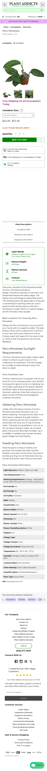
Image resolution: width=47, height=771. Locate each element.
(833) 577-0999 (23, 651)
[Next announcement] (45, 21)
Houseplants (10, 599)
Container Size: (12, 110)
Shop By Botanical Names (23, 727)
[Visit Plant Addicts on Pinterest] (25, 661)
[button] (4, 4)
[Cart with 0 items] (42, 4)
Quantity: (7, 134)
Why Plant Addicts (23, 619)
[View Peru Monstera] (6, 94)
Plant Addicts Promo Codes (23, 637)
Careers (23, 628)
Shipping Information (23, 240)
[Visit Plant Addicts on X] (30, 661)
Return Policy (23, 718)
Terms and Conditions (23, 743)
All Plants (22, 599)
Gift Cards (24, 730)
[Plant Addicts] (23, 4)
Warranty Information (23, 235)
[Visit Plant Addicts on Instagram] (21, 661)
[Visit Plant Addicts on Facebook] (16, 661)
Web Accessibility (23, 746)
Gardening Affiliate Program (23, 631)
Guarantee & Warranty (23, 712)
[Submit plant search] (41, 10)
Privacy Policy (23, 740)
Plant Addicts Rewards (23, 640)
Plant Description (23, 224)
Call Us (23, 646)
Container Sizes (23, 229)
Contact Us (23, 622)
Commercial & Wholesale (23, 721)
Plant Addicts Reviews (23, 634)
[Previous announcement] (1, 21)
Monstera (31, 599)
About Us (23, 625)
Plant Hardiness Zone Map (23, 724)
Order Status (23, 710)
